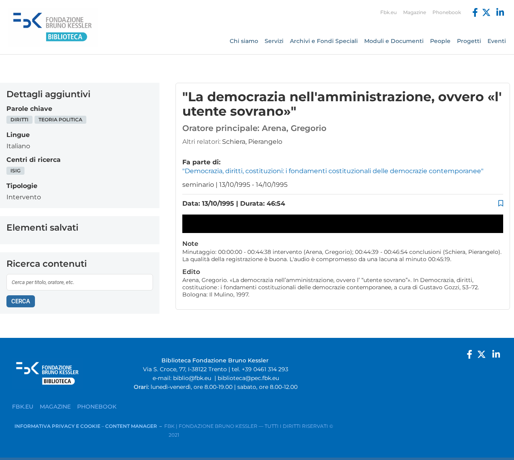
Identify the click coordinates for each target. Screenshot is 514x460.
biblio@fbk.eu (192, 378)
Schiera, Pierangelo (252, 141)
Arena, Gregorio (294, 128)
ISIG (15, 171)
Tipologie (21, 186)
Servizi (274, 41)
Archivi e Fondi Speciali (324, 41)
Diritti (19, 120)
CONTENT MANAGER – (134, 426)
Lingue (18, 135)
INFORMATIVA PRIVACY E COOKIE (58, 426)
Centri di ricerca (33, 160)
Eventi (496, 41)
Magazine (414, 12)
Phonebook (446, 12)
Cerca (20, 301)
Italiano (18, 146)
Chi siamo (244, 41)
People (440, 41)
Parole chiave (29, 108)
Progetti (469, 41)
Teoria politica (60, 120)
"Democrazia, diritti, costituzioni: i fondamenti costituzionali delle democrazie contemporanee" (332, 171)
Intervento (23, 197)
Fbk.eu (388, 12)
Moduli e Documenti (394, 41)
